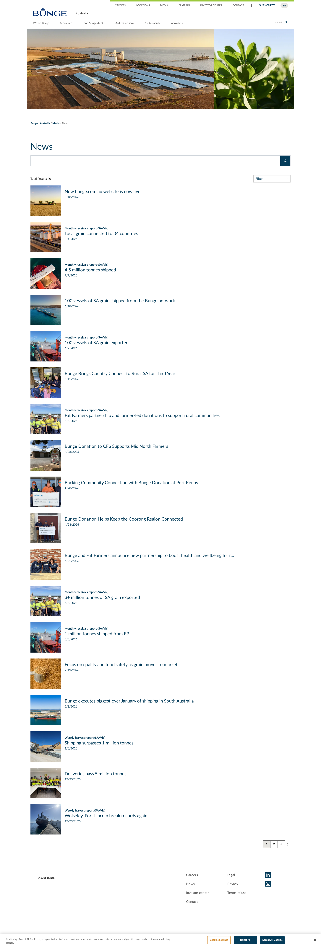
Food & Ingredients (93, 23)
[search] (285, 160)
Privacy (232, 884)
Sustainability (152, 23)
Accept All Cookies (272, 940)
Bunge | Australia (40, 123)
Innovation (177, 23)
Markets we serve (125, 23)
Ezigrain (184, 5)
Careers (120, 5)
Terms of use (237, 893)
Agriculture (66, 23)
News (190, 884)
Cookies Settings (219, 940)
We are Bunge (41, 23)
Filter (259, 178)
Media (164, 5)
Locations (143, 5)
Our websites (267, 5)
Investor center (211, 5)
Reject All (245, 940)
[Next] (288, 844)
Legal (231, 875)
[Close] (315, 940)
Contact (238, 5)
